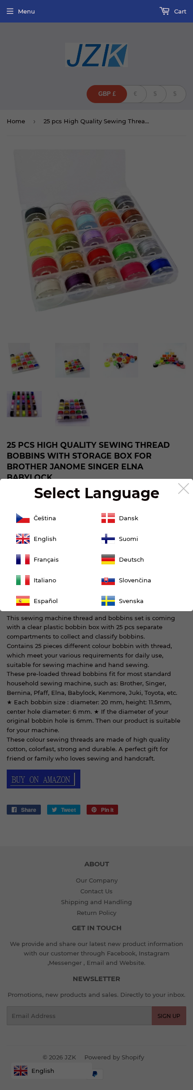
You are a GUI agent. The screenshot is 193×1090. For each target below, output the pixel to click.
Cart (179, 11)
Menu (26, 11)
